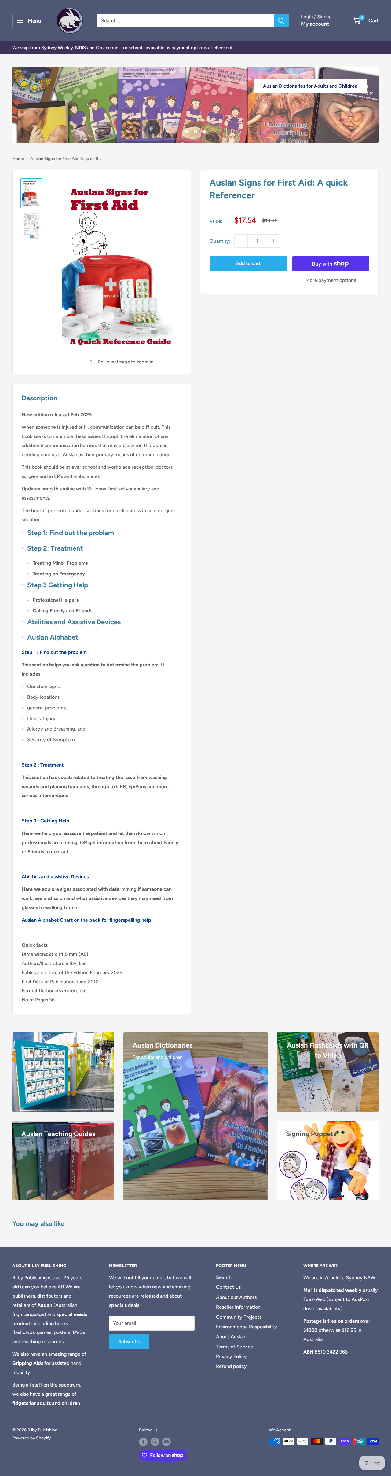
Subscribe (129, 1341)
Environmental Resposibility (246, 1327)
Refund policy (231, 1366)
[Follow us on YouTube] (166, 1442)
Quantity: (220, 241)
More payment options (330, 280)
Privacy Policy (231, 1356)
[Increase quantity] (273, 241)
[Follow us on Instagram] (155, 1442)
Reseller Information (238, 1307)
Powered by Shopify (31, 1438)
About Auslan (230, 1336)
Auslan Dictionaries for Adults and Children (310, 86)
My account (315, 24)
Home (18, 158)
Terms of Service (234, 1347)
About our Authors (236, 1297)
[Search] (281, 20)
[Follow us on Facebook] (143, 1442)
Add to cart (248, 263)
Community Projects (238, 1317)
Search (224, 1277)
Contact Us (228, 1287)
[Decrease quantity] (241, 241)
